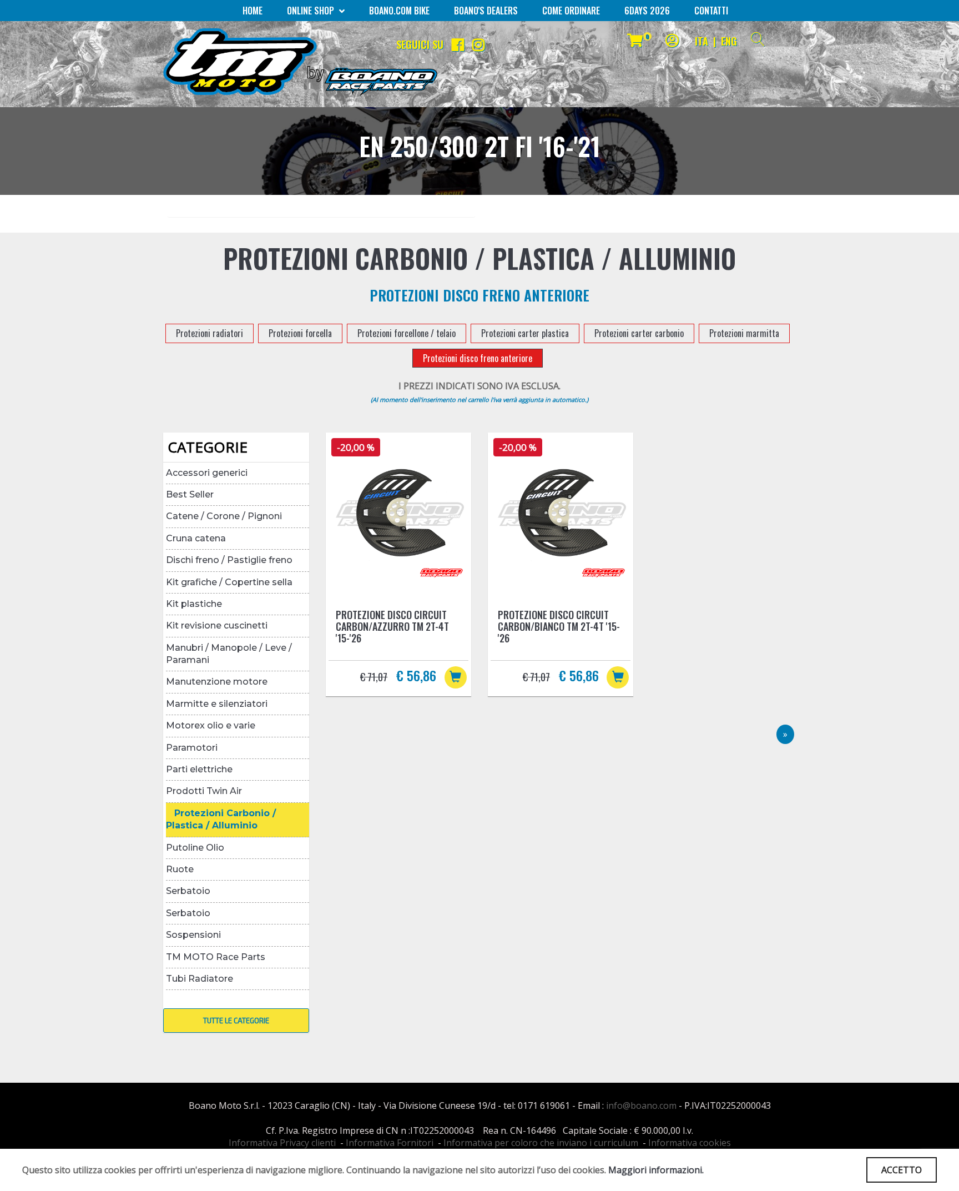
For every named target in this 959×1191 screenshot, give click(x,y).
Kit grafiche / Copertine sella (229, 582)
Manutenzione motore (216, 681)
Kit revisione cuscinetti (216, 625)
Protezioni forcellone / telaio (406, 333)
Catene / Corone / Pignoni (224, 516)
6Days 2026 (647, 10)
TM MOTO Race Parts (215, 957)
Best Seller (190, 494)
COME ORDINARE (571, 10)
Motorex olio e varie (210, 725)
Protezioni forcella (300, 333)
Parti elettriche (199, 769)
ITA (701, 41)
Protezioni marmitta (744, 333)
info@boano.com (641, 1105)
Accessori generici (207, 473)
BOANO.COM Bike (399, 10)
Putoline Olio (195, 847)
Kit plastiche (194, 604)
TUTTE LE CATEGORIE (236, 1020)
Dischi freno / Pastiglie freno (229, 560)
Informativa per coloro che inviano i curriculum (540, 1143)
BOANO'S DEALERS (486, 10)
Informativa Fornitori (389, 1143)
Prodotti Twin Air (204, 791)
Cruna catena (196, 538)
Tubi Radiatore (199, 978)
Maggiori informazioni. (656, 1170)
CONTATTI (711, 10)
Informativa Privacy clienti (282, 1143)
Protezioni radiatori (209, 333)
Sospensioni (193, 934)
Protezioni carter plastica (525, 333)
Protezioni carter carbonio (639, 333)
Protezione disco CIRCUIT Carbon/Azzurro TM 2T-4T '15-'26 (392, 626)
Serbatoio (188, 891)
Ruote (180, 869)
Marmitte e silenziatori (216, 703)
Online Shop (311, 10)
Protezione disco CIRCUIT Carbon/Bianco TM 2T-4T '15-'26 (559, 626)
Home (253, 10)
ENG (729, 41)
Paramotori (192, 747)
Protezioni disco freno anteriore (477, 358)
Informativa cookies (689, 1143)
